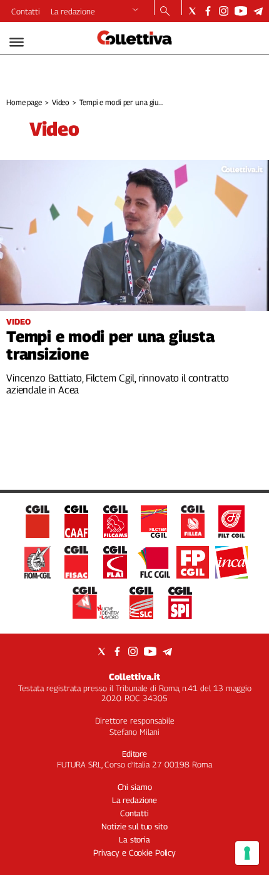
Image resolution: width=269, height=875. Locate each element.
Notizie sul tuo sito (134, 826)
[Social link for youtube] (241, 11)
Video (60, 102)
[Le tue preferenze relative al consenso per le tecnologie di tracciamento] (247, 853)
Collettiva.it (134, 676)
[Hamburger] (16, 42)
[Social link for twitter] (192, 11)
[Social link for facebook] (208, 11)
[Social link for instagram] (223, 11)
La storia (134, 839)
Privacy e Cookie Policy (134, 852)
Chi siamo (135, 787)
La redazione (73, 11)
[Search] (165, 12)
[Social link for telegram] (258, 11)
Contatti (25, 11)
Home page (24, 102)
